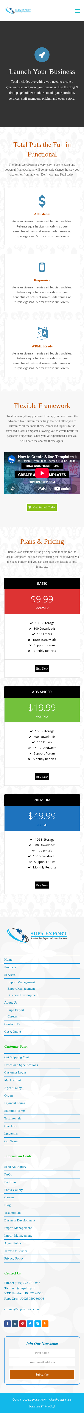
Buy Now (42, 668)
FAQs (8, 1174)
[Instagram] (15, 1323)
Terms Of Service (16, 1251)
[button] (77, 10)
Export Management (21, 988)
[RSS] (45, 1323)
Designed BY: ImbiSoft (42, 1406)
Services (10, 974)
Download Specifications (21, 1065)
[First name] (42, 1352)
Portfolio (10, 1182)
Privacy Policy (14, 1258)
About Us (10, 1002)
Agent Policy (13, 1088)
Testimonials (12, 1118)
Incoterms (11, 1133)
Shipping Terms (14, 1110)
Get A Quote (12, 1031)
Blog (7, 1205)
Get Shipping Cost (16, 1057)
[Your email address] (42, 1362)
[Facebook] (7, 1323)
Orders (8, 1095)
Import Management (21, 982)
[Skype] (37, 1323)
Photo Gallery (13, 1190)
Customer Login (15, 1072)
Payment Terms (14, 1103)
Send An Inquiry (15, 1166)
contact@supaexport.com (21, 1309)
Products (10, 967)
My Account (12, 1080)
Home (8, 959)
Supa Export (16, 1010)
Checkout (10, 1126)
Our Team (11, 1141)
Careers (13, 1016)
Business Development (23, 995)
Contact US (12, 1024)
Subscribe (42, 1374)
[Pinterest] (22, 1323)
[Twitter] (30, 1323)
